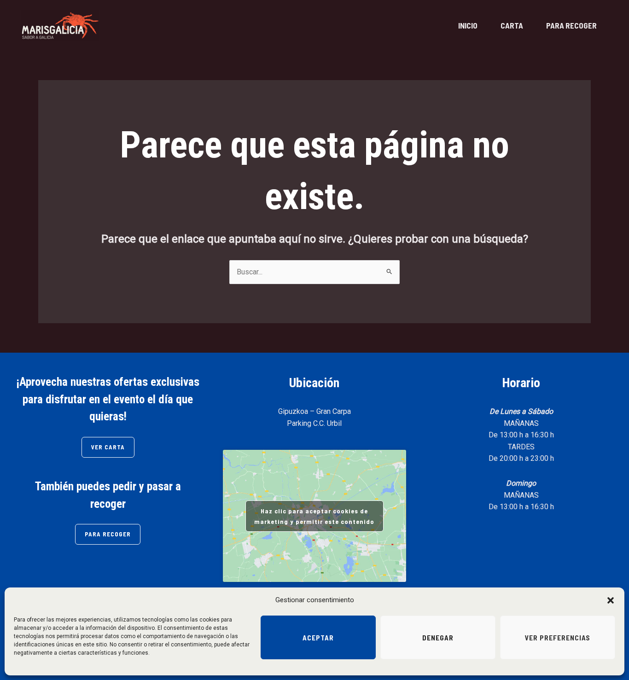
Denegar (438, 638)
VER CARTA (108, 447)
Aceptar (318, 638)
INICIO (468, 25)
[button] (610, 600)
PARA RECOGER (571, 25)
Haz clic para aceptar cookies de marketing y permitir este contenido (314, 516)
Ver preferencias (557, 638)
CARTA (512, 25)
